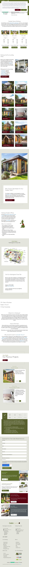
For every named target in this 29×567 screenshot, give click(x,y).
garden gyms (12, 214)
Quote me (4, 479)
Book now (13, 514)
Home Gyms (3, 71)
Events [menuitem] (17, 546)
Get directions (14, 501)
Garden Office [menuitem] (5, 543)
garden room (9, 194)
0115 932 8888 (6, 528)
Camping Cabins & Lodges (6, 145)
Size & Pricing (25, 417)
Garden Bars (3, 70)
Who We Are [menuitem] (17, 542)
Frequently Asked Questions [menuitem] (7, 557)
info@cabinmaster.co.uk (7, 529)
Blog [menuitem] (16, 545)
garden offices (7, 214)
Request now (4, 490)
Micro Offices (5, 118)
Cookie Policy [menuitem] (5, 556)
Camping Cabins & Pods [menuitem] (6, 546)
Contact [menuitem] (4, 553)
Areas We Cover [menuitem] (18, 547)
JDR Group (20, 564)
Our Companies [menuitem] (18, 544)
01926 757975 (19, 528)
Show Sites (18, 145)
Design (15, 417)
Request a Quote (5, 47)
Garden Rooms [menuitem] (5, 542)
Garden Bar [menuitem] (5, 545)
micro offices (8, 220)
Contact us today (4, 76)
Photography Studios (19, 118)
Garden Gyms (18, 105)
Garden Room (20, 334)
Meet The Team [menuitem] (18, 543)
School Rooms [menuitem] (5, 547)
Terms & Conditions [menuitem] (6, 554)
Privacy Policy (23, 5)
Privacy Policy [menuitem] (5, 555)
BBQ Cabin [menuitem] (4, 544)
